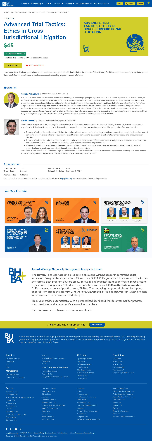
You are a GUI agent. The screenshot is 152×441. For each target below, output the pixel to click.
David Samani (28, 120)
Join (6, 58)
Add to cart (13, 65)
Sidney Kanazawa (30, 93)
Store (6, 12)
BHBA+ (27, 58)
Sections (10, 388)
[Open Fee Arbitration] (108, 3)
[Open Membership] (43, 3)
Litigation (14, 12)
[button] (9, 18)
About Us (10, 355)
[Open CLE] (51, 3)
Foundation (118, 355)
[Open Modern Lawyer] (91, 3)
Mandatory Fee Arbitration (55, 367)
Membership (12, 370)
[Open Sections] (62, 3)
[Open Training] (73, 3)
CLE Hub (81, 355)
